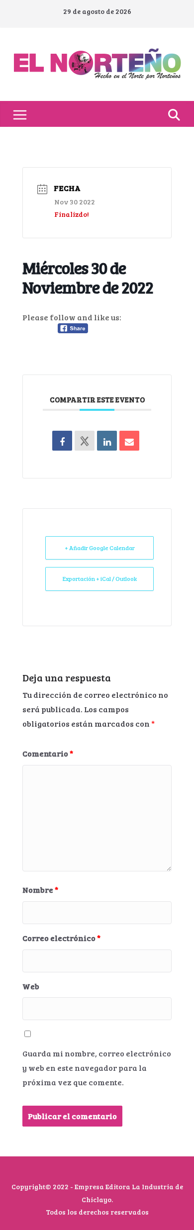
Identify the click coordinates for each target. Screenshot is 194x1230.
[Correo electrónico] (129, 441)
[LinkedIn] (107, 441)
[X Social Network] (85, 441)
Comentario (47, 753)
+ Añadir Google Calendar (100, 548)
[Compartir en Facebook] (62, 441)
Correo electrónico (61, 938)
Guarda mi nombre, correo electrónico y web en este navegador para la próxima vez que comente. (96, 1067)
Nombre (40, 889)
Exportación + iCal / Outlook (100, 578)
